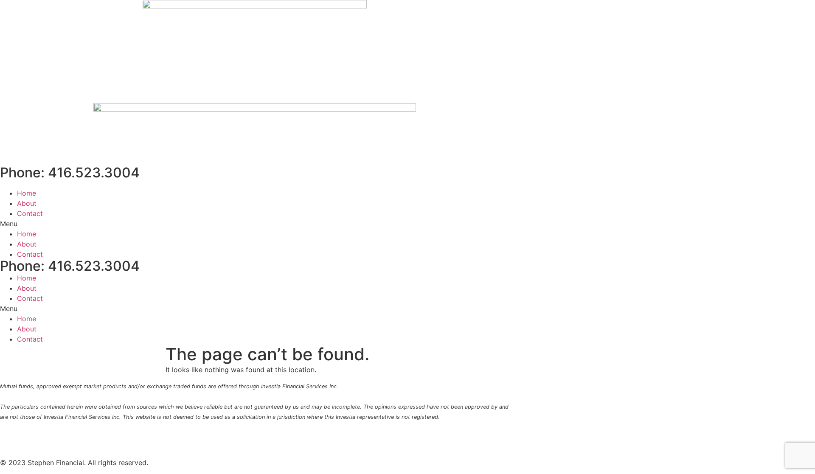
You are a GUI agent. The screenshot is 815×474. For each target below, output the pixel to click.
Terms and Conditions (390, 435)
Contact (30, 213)
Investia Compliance (167, 435)
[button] (254, 224)
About (27, 203)
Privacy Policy (277, 435)
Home (26, 193)
